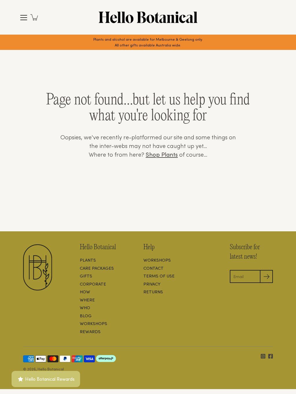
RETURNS (153, 291)
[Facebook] (270, 356)
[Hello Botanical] (148, 17)
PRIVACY (151, 284)
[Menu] (23, 18)
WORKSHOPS (93, 323)
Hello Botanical (51, 369)
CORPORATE (93, 284)
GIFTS (86, 276)
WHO (85, 307)
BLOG (86, 315)
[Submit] (266, 276)
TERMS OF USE (159, 276)
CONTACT (153, 268)
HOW (85, 291)
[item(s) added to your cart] (34, 17)
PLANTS (88, 260)
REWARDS (90, 331)
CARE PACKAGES (97, 268)
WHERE (87, 300)
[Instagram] (263, 356)
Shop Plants (162, 154)
